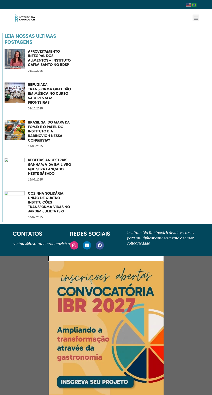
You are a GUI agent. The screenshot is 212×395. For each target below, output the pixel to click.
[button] (196, 18)
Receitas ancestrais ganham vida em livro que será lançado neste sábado (49, 167)
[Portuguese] (194, 4)
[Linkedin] (87, 245)
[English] (189, 4)
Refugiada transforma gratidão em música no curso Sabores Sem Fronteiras (49, 93)
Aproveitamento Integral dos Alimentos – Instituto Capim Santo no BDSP (49, 58)
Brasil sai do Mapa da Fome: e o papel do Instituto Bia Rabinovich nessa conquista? (49, 131)
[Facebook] (100, 245)
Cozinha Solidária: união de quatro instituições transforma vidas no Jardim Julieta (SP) (49, 202)
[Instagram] (74, 245)
